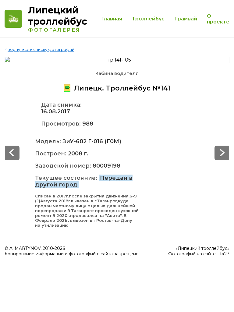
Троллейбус (148, 19)
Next (12, 153)
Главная (111, 19)
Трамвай (185, 19)
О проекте (218, 19)
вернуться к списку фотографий (41, 49)
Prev (221, 153)
